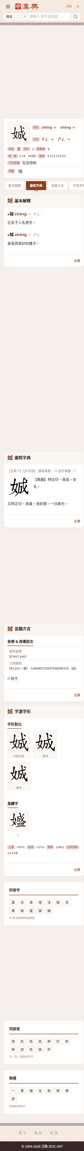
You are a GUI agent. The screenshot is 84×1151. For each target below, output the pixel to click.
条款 (38, 1132)
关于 (23, 1132)
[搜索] (75, 17)
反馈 (54, 1132)
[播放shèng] (74, 127)
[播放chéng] (55, 127)
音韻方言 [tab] (57, 185)
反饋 (77, 260)
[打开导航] (8, 6)
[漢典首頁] (26, 6)
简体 (69, 6)
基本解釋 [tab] (14, 185)
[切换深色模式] (77, 6)
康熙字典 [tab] (36, 185)
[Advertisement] (42, 69)
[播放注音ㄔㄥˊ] (53, 139)
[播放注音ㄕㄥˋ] (69, 139)
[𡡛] (20, 171)
